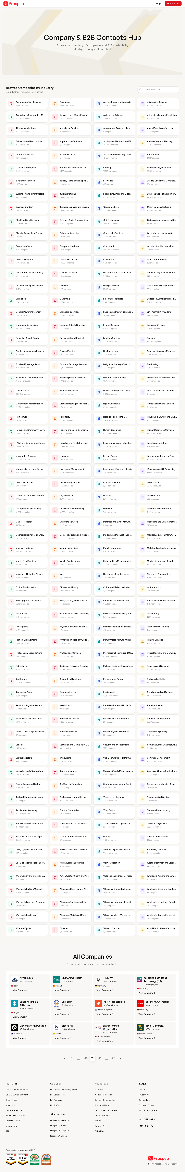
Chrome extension (14, 1110)
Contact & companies (105, 1100)
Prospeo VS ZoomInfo (60, 1120)
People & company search (17, 1089)
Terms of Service (146, 1105)
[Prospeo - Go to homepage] (13, 3)
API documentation (103, 1095)
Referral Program (103, 1126)
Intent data (11, 1105)
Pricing (98, 1121)
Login (158, 3)
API (7, 1131)
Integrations (11, 1126)
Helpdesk (99, 1089)
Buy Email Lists (102, 1105)
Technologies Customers (106, 1110)
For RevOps (55, 1105)
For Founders (56, 1100)
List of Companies (103, 1115)
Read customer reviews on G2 (19, 1150)
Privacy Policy (145, 1100)
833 (113, 1058)
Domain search (13, 1121)
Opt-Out (143, 1089)
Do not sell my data (148, 1110)
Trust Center (144, 1095)
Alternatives (58, 1114)
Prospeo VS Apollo (58, 1125)
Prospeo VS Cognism (60, 1130)
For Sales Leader (57, 1095)
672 (99, 1058)
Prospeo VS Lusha (58, 1136)
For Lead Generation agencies (63, 1089)
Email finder (11, 1100)
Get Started (173, 3)
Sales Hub (99, 1131)
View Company (20, 990)
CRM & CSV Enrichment (17, 1095)
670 (86, 1058)
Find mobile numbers (15, 1115)
